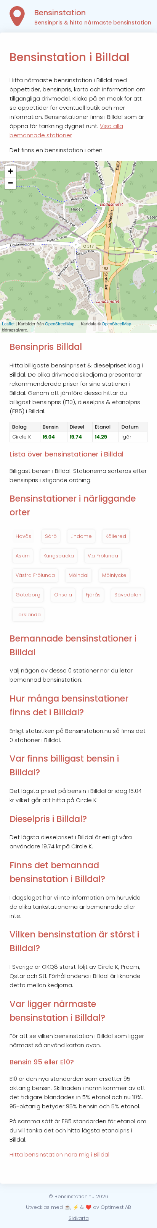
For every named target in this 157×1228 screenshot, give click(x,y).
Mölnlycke (114, 575)
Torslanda (28, 614)
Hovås (23, 536)
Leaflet (8, 323)
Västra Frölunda (35, 575)
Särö (51, 536)
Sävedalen (127, 594)
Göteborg (28, 594)
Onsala (63, 594)
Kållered (116, 536)
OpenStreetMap (59, 323)
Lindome (81, 536)
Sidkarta (79, 1218)
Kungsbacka (58, 555)
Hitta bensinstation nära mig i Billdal (59, 1154)
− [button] (10, 183)
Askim (23, 555)
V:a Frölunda (103, 555)
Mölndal (78, 575)
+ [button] (10, 171)
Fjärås (93, 594)
